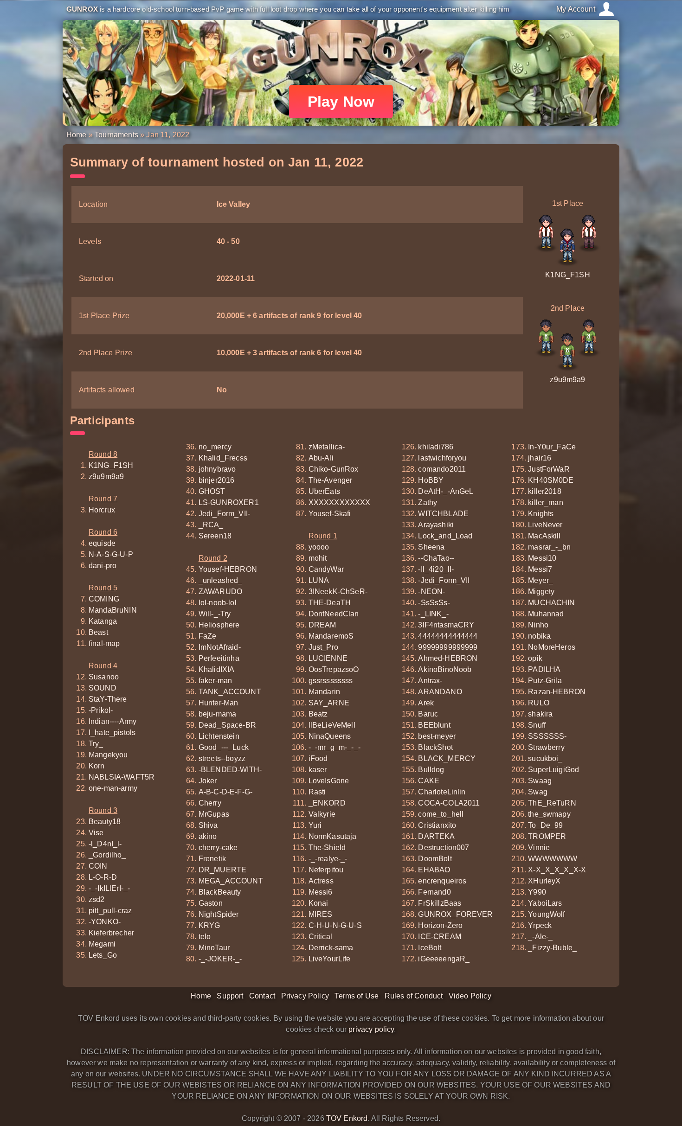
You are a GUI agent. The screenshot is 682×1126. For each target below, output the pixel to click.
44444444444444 (447, 636)
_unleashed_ (221, 580)
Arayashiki (436, 525)
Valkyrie (322, 814)
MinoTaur (214, 948)
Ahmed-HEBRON (447, 658)
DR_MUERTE (222, 870)
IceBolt (429, 948)
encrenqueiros (442, 881)
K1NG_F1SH (567, 275)
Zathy (427, 502)
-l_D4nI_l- (105, 844)
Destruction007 (443, 847)
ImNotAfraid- (220, 647)
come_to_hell (440, 814)
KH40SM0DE (550, 480)
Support (230, 996)
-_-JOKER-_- (220, 959)
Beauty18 (105, 821)
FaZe (208, 636)
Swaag (540, 781)
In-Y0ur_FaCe (552, 447)
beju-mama (217, 714)
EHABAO (434, 870)
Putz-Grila (545, 681)
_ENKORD (327, 803)
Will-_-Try (215, 614)
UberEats (324, 491)
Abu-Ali (321, 458)
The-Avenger (331, 480)
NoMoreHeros (551, 647)
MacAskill (544, 536)
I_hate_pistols (112, 732)
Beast (98, 632)
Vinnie (539, 847)
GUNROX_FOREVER (455, 914)
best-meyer (437, 736)
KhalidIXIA (217, 669)
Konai (318, 903)
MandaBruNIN (113, 610)
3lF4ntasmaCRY (446, 625)
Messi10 (542, 558)
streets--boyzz (222, 758)
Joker (208, 781)
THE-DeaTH (330, 603)
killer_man (545, 502)
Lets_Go (103, 955)
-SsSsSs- (434, 603)
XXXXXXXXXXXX (340, 502)
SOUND (102, 688)
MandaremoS (331, 636)
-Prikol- (101, 710)
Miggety (541, 591)
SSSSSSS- (547, 736)
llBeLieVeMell (332, 725)
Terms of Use (357, 996)
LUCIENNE (328, 658)
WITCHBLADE (443, 514)
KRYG (209, 925)
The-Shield (327, 847)
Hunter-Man (218, 703)
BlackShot (435, 747)
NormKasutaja (333, 836)
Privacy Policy (305, 996)
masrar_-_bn (549, 547)
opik (535, 658)
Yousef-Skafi (330, 514)
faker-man (215, 681)
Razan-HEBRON (556, 692)
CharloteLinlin (441, 792)
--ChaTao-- (436, 558)
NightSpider (219, 914)
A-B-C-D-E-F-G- (225, 792)
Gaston (211, 903)
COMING (104, 599)
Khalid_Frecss (223, 458)
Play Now (341, 101)
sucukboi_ (545, 758)
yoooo (319, 547)
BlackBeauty (220, 892)
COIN (98, 866)
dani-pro (102, 565)
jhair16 (539, 458)
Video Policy (470, 996)
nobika (539, 636)
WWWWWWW (552, 859)
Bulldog (431, 770)
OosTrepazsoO (334, 669)
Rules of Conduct (414, 996)
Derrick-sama (331, 948)
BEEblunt (434, 725)
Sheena (431, 547)
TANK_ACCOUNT (230, 692)
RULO (538, 703)
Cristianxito (437, 825)
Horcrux (102, 510)
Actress (321, 881)
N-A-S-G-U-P (111, 554)
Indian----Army (112, 721)
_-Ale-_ (540, 936)
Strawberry (546, 747)
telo (205, 936)
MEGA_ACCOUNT (231, 881)
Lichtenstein (219, 736)
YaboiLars (545, 903)
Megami (102, 944)
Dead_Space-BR (227, 725)
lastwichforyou (442, 458)
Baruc (428, 714)
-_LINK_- (433, 614)
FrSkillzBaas (439, 903)
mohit (318, 558)
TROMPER (547, 836)
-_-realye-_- (328, 859)
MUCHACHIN (551, 603)
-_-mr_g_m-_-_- (334, 747)
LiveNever (545, 525)
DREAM (322, 625)
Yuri (315, 825)
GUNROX (82, 9)
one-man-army (113, 788)
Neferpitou (326, 870)
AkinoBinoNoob (444, 669)
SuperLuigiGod (553, 770)
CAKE (428, 781)
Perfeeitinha (219, 658)
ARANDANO (440, 692)
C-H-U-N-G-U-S (335, 925)
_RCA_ (211, 525)
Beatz (318, 714)
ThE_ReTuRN (552, 803)
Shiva (208, 825)
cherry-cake (218, 847)
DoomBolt (434, 859)
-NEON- (431, 591)
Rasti (317, 792)
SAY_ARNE (329, 703)
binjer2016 (217, 480)
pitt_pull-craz (110, 911)
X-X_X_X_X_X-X (557, 870)
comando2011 (442, 469)
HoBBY (431, 480)
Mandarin (324, 692)
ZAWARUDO (220, 591)
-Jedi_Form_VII (444, 580)
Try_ (96, 744)
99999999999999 (447, 647)
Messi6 (321, 892)
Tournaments (116, 135)
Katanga (103, 621)
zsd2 (97, 899)
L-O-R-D (103, 877)
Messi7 (540, 569)
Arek (426, 703)
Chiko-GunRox (334, 469)
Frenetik (212, 859)
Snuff (537, 725)
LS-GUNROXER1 (229, 502)
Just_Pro (323, 647)
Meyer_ (540, 580)
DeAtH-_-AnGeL (445, 491)
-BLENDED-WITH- (230, 770)
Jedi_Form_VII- (224, 514)
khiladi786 (435, 447)
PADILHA (544, 669)
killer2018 (544, 491)
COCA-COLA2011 (449, 803)
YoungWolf (546, 914)
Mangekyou (108, 755)
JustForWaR (549, 469)
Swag (537, 792)
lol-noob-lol (218, 603)
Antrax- (430, 681)
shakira (540, 714)
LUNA (319, 580)
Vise (96, 833)
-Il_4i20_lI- (436, 569)
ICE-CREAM (439, 936)
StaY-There (108, 699)
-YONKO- (105, 922)
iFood (318, 758)
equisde (102, 543)
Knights (540, 514)
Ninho (538, 625)
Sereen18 (215, 536)
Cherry (210, 803)
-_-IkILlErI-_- (109, 888)
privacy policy (371, 1029)
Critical (320, 936)
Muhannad (546, 614)
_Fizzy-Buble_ (552, 948)
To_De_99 (545, 825)
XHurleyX (544, 881)
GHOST (212, 491)
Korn (97, 766)
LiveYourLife (330, 959)
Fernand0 (434, 892)
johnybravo (217, 469)
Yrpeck (540, 925)
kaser (318, 770)
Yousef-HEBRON (228, 569)
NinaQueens (330, 736)
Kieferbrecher (111, 933)
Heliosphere (219, 625)
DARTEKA (436, 836)
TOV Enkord (347, 1118)
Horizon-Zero (440, 925)
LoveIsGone (329, 781)
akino (208, 836)
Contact (262, 996)
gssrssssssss (331, 681)
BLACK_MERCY (447, 758)
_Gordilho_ (107, 855)
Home (76, 135)
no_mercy (215, 447)
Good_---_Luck (224, 747)
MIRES (321, 914)
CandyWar (326, 569)
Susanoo (104, 677)
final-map (104, 643)
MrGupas (214, 814)
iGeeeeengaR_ (444, 959)
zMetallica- (327, 447)
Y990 (537, 892)
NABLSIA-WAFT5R (121, 777)
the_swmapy (549, 814)
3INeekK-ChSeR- (338, 591)
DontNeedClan (334, 614)
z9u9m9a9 (567, 380)
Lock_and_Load (445, 536)
